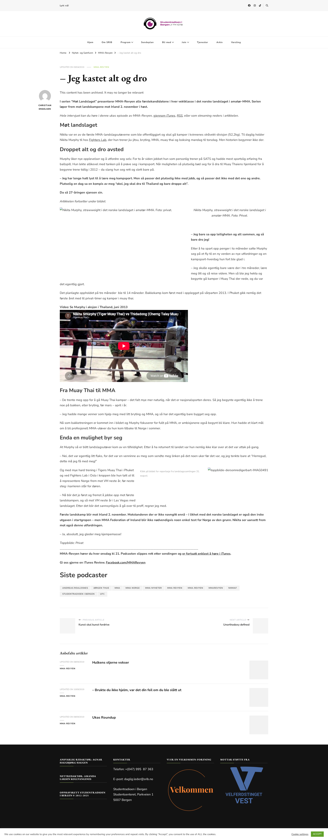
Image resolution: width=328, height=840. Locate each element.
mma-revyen (195, 588)
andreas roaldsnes (75, 588)
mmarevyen (216, 588)
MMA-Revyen (101, 67)
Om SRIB (107, 42)
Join (184, 42)
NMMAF (232, 588)
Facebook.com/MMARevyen (126, 562)
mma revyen (174, 588)
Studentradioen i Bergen (78, 594)
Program (126, 42)
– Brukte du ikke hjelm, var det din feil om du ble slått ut (136, 690)
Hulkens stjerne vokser (110, 662)
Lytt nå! (64, 5)
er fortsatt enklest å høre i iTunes (206, 554)
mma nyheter (153, 588)
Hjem (90, 42)
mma (117, 588)
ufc (102, 594)
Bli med (166, 42)
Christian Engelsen (44, 107)
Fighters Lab (97, 140)
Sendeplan (147, 42)
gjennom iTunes (164, 116)
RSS (180, 116)
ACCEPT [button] (317, 834)
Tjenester (202, 42)
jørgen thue (101, 588)
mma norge (133, 588)
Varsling (236, 42)
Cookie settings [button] (299, 834)
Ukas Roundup (104, 717)
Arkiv (219, 42)
